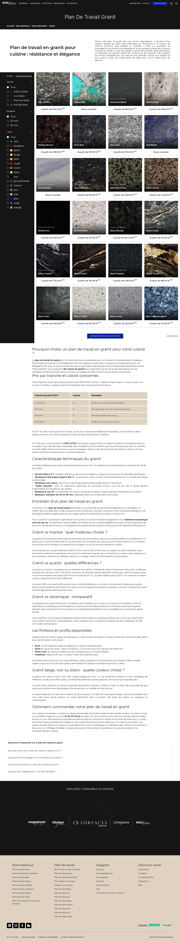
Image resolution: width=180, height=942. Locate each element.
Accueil (10, 26)
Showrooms (135, 3)
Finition (10, 82)
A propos (100, 869)
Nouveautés (72, 3)
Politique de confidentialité (48, 937)
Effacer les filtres (24, 76)
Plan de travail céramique (23, 889)
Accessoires (35, 3)
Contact (146, 3)
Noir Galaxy (61, 679)
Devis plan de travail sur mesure (109, 893)
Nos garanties (102, 877)
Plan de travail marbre (21, 881)
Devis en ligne (160, 3)
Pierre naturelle (39, 26)
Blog (140, 885)
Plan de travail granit (21, 877)
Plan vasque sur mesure (64, 881)
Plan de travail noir (62, 893)
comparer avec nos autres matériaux (67, 452)
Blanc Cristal (109, 685)
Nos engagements (104, 873)
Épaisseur (11, 111)
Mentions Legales (28, 937)
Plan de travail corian (21, 897)
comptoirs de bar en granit (45, 731)
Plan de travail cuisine (63, 873)
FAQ (98, 889)
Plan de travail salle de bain (65, 877)
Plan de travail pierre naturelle (24, 873)
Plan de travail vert (62, 912)
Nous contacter (103, 885)
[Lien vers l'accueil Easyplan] (9, 3)
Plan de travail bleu (62, 909)
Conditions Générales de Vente (72, 937)
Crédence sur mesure (63, 885)
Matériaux (23, 3)
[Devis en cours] (171, 3)
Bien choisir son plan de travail (67, 869)
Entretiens (47, 3)
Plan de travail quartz (21, 869)
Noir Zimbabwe (136, 677)
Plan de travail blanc (62, 889)
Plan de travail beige (63, 901)
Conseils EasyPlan (146, 877)
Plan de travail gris (62, 897)
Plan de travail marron (63, 905)
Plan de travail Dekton (21, 893)
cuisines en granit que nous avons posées (111, 728)
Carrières (100, 881)
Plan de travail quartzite (22, 885)
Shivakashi (138, 694)
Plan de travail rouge (63, 916)
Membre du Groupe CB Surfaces (161, 937)
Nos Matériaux (22, 26)
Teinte (9, 132)
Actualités (142, 873)
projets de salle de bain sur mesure (49, 725)
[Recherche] (176, 3)
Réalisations (59, 3)
